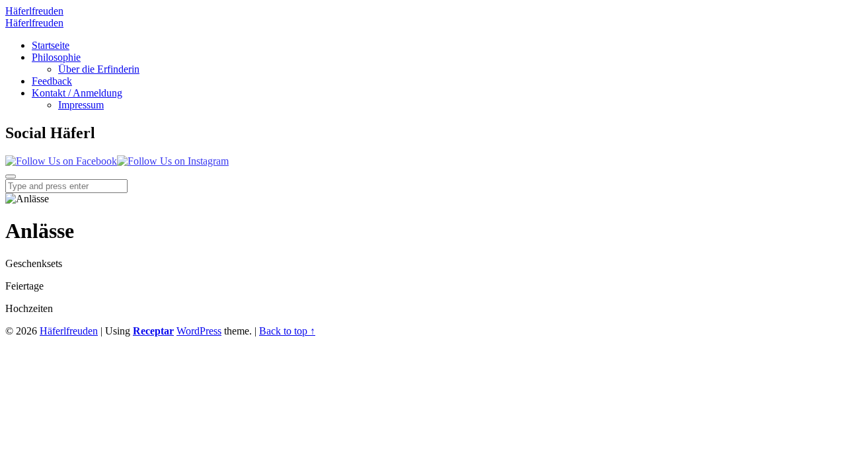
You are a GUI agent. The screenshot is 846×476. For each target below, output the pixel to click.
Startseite (50, 45)
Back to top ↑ (287, 331)
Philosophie (56, 57)
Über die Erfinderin (98, 69)
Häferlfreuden (69, 331)
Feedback (52, 81)
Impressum (81, 104)
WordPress (198, 331)
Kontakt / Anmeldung (77, 93)
